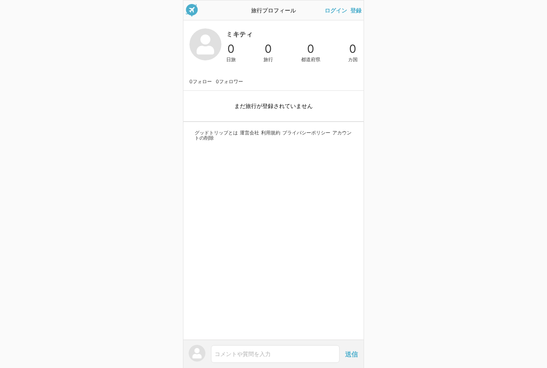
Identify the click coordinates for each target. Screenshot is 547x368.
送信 (351, 354)
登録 (356, 10)
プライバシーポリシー (306, 133)
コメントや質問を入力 (243, 353)
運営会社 (249, 133)
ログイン (336, 10)
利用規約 (270, 133)
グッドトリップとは (216, 133)
